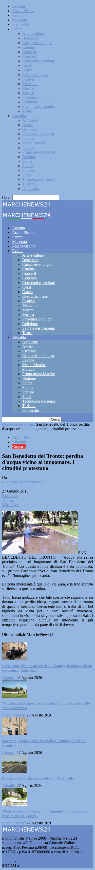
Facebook (28, 865)
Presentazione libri (37, 97)
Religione (30, 102)
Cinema (28, 47)
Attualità (19, 116)
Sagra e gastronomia (38, 106)
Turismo (28, 184)
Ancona (18, 6)
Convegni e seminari (38, 61)
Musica (28, 93)
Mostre (27, 88)
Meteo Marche (34, 143)
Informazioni (79, 856)
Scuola (27, 166)
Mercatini (29, 84)
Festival (28, 79)
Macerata (19, 20)
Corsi (26, 65)
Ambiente (30, 120)
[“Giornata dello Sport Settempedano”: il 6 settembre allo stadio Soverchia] (14, 696)
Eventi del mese (35, 74)
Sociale (28, 170)
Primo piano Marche (38, 152)
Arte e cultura (33, 33)
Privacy (8, 861)
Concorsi (29, 56)
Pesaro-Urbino (23, 24)
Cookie (23, 861)
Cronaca (29, 129)
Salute (27, 161)
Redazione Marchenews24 (23, 482)
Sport (26, 175)
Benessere (30, 38)
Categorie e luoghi (37, 43)
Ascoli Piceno (23, 11)
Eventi (17, 29)
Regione (29, 157)
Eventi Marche (14, 715)
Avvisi (27, 125)
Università (30, 188)
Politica (28, 147)
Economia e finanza (38, 134)
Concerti (29, 52)
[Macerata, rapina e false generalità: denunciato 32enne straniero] (14, 734)
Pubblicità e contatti (17, 856)
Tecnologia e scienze (38, 179)
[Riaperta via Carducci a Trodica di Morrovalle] (14, 771)
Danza (27, 70)
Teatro (27, 111)
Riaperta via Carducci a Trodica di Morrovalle (37, 778)
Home (7, 424)
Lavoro (28, 138)
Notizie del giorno (51, 856)
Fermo (17, 15)
